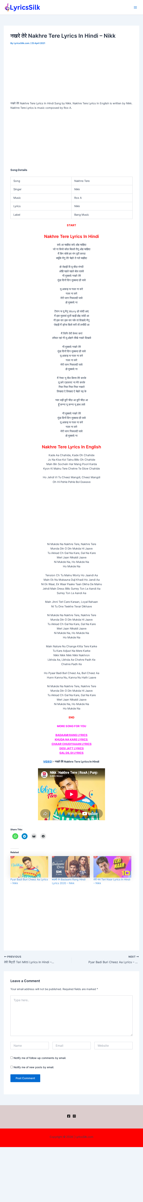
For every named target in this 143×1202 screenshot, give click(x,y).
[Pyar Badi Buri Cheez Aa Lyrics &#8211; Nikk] (29, 867)
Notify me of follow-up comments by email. (40, 1057)
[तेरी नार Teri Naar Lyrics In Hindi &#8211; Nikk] (112, 867)
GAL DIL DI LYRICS (71, 753)
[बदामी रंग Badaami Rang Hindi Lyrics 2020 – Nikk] (71, 867)
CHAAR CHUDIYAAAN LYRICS (72, 744)
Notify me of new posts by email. (34, 1067)
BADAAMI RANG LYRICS (71, 735)
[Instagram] (74, 1116)
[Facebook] (68, 1116)
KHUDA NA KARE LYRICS (71, 739)
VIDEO (47, 761)
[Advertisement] (72, 74)
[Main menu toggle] (135, 7)
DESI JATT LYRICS (71, 748)
